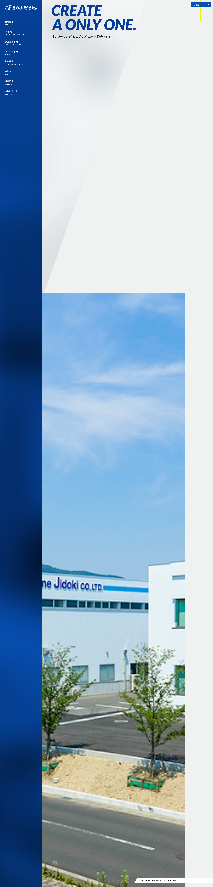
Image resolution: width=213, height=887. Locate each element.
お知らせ (9, 72)
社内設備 (14, 63)
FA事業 (14, 33)
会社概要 (9, 23)
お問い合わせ (11, 92)
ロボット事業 (11, 53)
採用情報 (9, 82)
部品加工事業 (13, 43)
